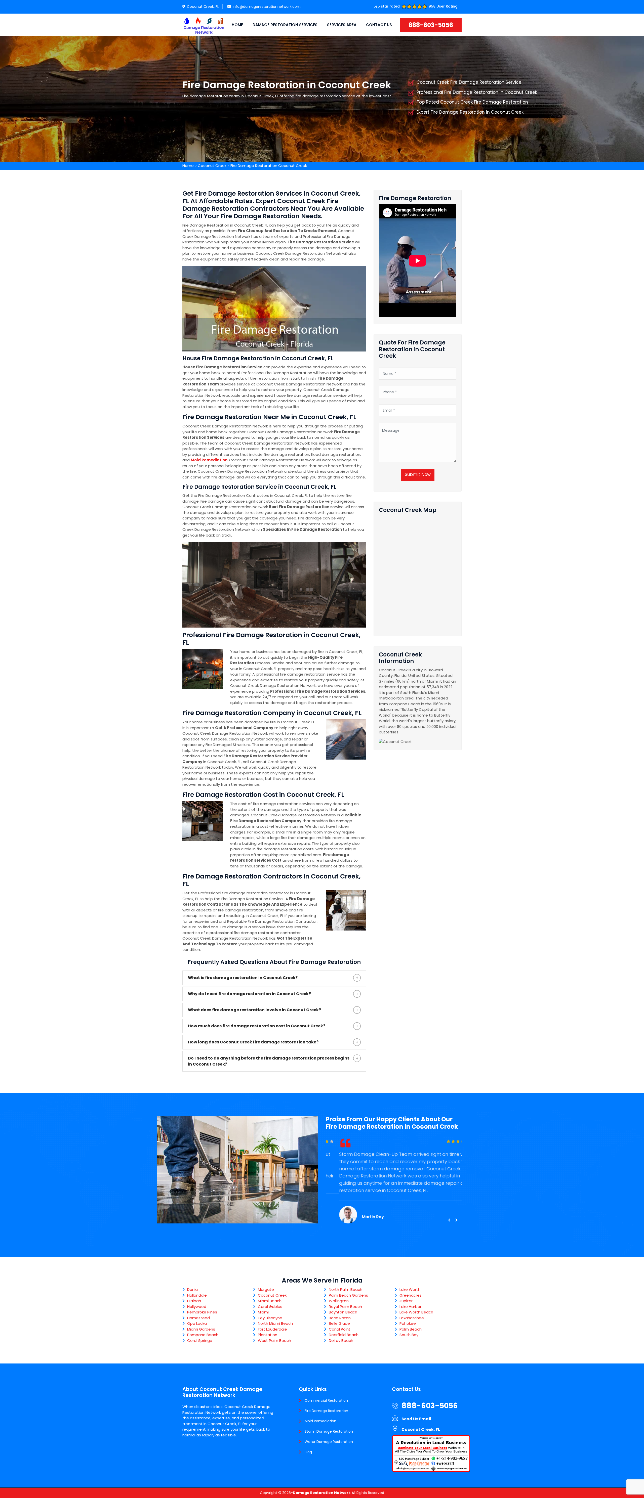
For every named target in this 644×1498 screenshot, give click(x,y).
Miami (263, 1312)
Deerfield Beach (343, 1334)
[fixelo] (203, 25)
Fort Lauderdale (272, 1329)
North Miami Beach (275, 1323)
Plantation (267, 1334)
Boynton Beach (343, 1312)
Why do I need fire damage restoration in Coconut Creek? (249, 994)
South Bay (408, 1334)
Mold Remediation (320, 1421)
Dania (192, 1289)
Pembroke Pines (202, 1312)
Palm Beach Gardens (348, 1295)
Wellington (339, 1300)
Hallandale (197, 1295)
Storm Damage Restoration (329, 1431)
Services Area (341, 24)
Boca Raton (340, 1317)
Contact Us (379, 24)
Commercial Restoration (326, 1400)
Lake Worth (409, 1289)
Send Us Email (416, 1419)
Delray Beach (341, 1340)
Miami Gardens (201, 1329)
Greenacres (410, 1295)
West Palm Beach (274, 1340)
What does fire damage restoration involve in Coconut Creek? (254, 1010)
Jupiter (406, 1300)
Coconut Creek (212, 165)
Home (237, 24)
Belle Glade (339, 1323)
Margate (266, 1289)
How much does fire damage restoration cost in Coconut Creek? (256, 1026)
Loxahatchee (411, 1317)
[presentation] (449, 1220)
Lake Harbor (410, 1306)
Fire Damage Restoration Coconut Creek (268, 165)
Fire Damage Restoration (326, 1410)
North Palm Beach (345, 1289)
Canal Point (339, 1329)
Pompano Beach (202, 1334)
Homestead (198, 1317)
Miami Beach (269, 1300)
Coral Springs (199, 1340)
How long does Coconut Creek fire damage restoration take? (253, 1042)
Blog (308, 1452)
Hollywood (196, 1306)
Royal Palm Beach (345, 1306)
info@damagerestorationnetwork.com (267, 6)
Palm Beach (410, 1329)
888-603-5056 (431, 25)
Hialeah (194, 1300)
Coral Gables (270, 1306)
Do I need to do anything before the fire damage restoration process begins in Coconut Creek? (268, 1061)
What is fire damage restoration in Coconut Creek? (243, 978)
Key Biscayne (270, 1317)
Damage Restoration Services (285, 24)
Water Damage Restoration (329, 1441)
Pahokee (407, 1323)
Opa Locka (197, 1323)
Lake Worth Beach (416, 1312)
